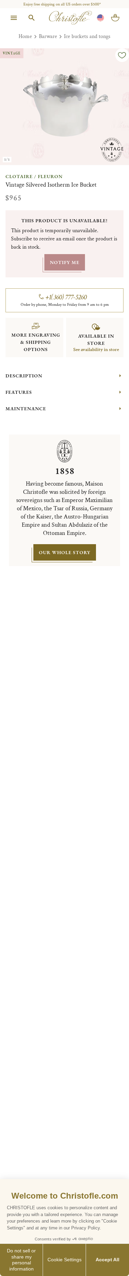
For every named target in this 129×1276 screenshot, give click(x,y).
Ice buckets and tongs (87, 36)
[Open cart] (115, 18)
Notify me (64, 262)
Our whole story (64, 552)
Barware (48, 36)
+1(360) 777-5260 (66, 297)
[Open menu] (14, 18)
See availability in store (96, 349)
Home (25, 36)
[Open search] (32, 18)
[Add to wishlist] (122, 55)
